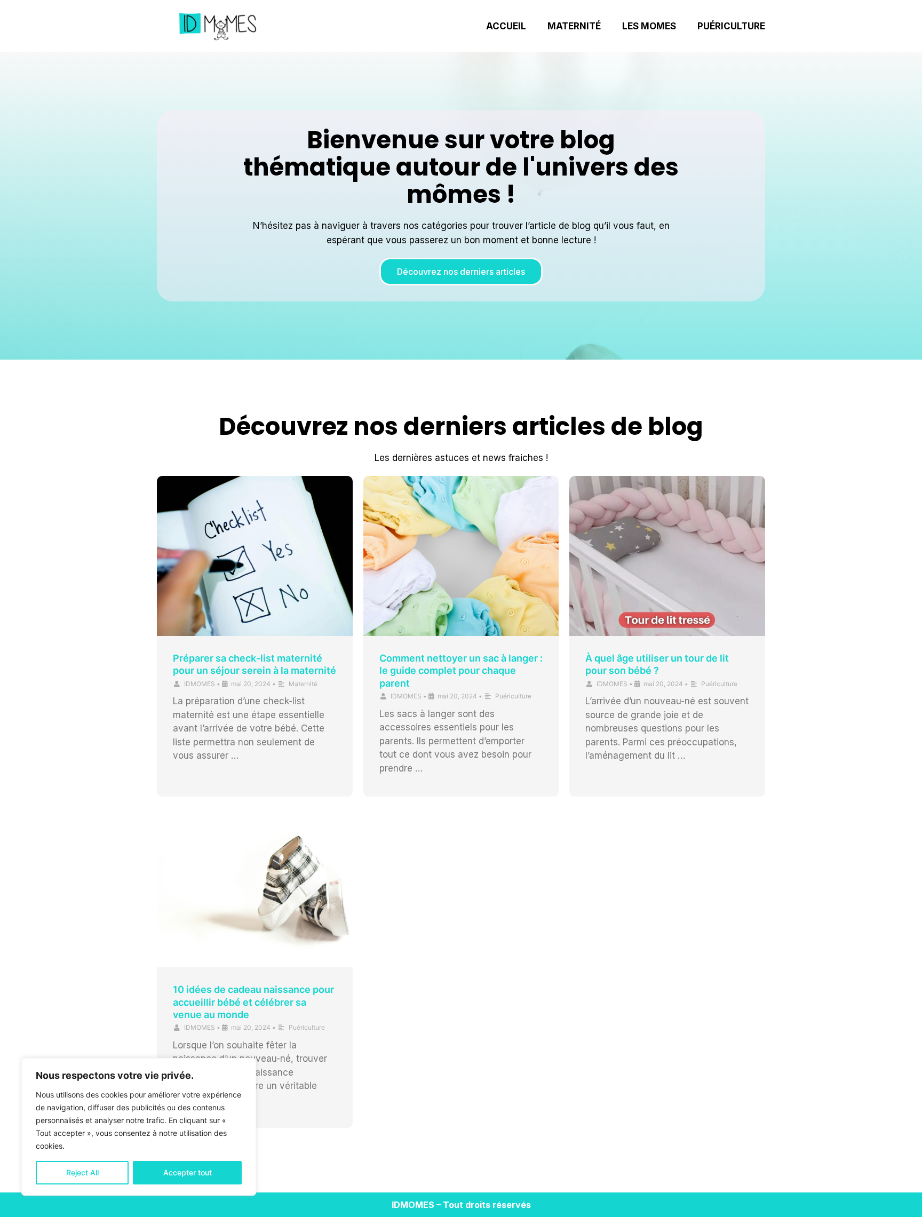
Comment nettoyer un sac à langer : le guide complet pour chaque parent (461, 671)
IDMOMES (199, 684)
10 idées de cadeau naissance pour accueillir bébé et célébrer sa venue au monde (253, 1002)
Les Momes (649, 26)
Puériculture (731, 26)
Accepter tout (187, 1172)
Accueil (506, 26)
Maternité (574, 26)
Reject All (82, 1172)
